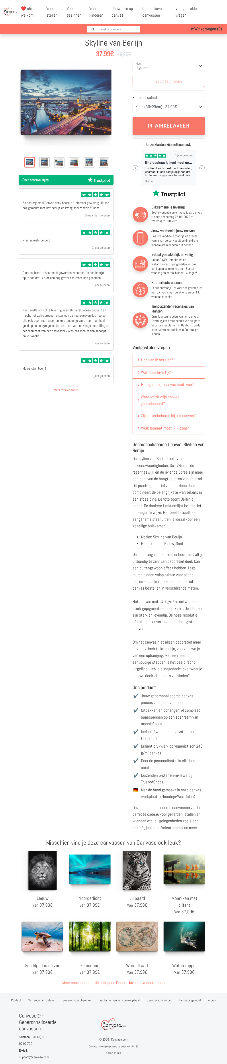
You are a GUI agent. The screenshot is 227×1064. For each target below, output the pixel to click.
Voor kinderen (96, 12)
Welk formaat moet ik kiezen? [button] (165, 428)
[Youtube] (218, 8)
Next (202, 168)
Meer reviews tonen (66, 390)
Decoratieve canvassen (152, 12)
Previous (135, 168)
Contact (16, 1000)
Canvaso (93, 1046)
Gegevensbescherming (77, 1000)
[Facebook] (209, 8)
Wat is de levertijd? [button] (156, 372)
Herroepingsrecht (190, 1000)
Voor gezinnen (74, 12)
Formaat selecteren (148, 97)
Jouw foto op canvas (122, 12)
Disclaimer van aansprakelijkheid (119, 1000)
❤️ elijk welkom (27, 12)
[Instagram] (214, 15)
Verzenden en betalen (41, 1000)
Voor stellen (52, 12)
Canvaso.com (119, 1039)
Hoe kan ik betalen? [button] (157, 360)
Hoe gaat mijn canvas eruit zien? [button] (167, 384)
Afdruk (212, 1000)
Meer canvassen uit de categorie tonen (113, 982)
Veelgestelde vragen (186, 12)
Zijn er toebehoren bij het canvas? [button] (168, 415)
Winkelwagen (208, 29)
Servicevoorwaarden (159, 1000)
